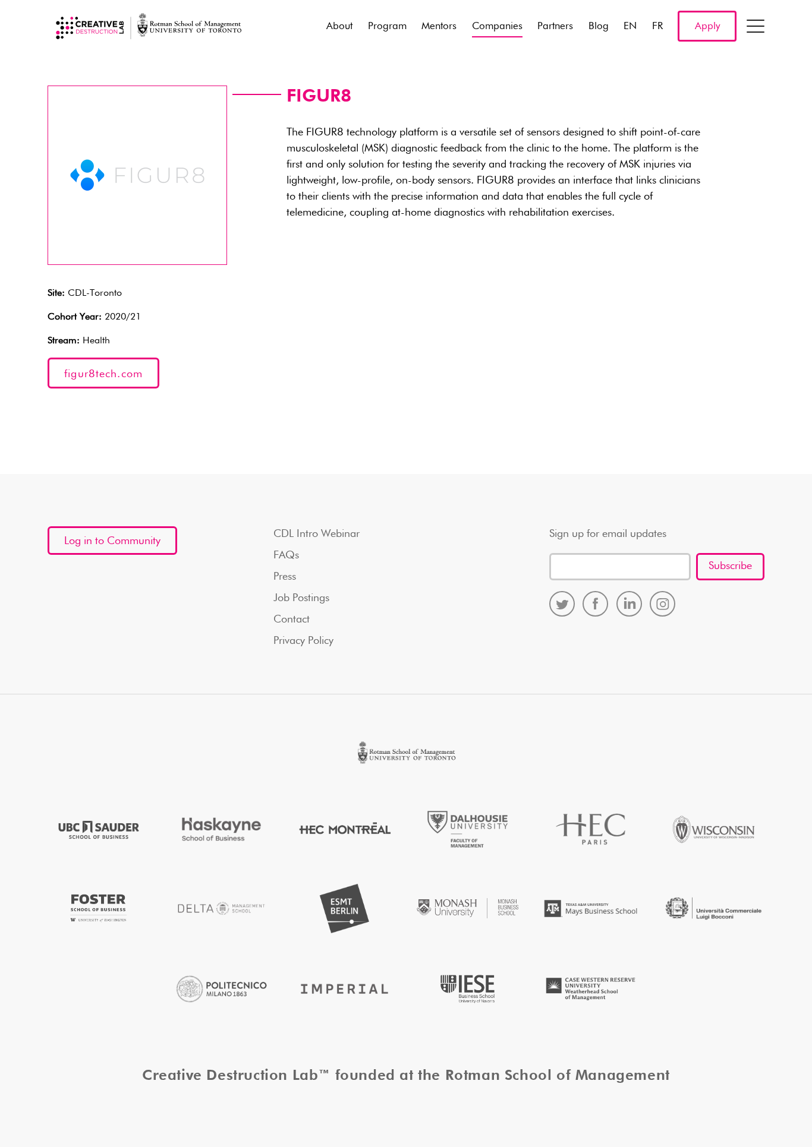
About (339, 26)
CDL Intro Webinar (316, 534)
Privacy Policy (303, 641)
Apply (707, 26)
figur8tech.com (103, 374)
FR (657, 26)
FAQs (286, 555)
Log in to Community (112, 541)
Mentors (439, 26)
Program (387, 26)
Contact (291, 619)
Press (284, 576)
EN (630, 26)
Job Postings (301, 598)
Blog (598, 26)
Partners (555, 26)
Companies (497, 26)
